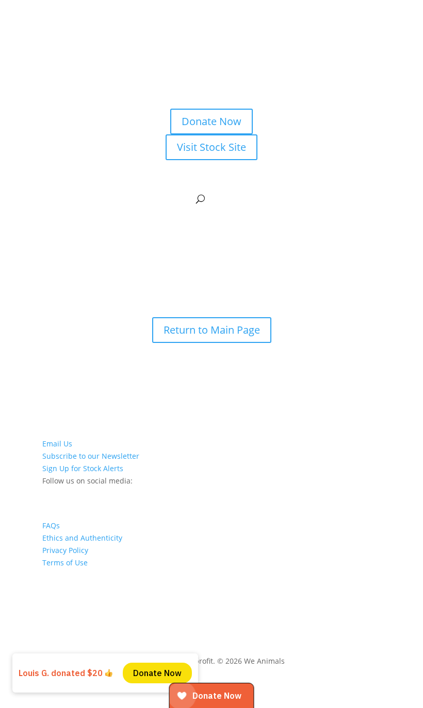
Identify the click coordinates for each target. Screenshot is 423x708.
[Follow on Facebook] (92, 495)
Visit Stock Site (211, 147)
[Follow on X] (112, 495)
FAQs (51, 525)
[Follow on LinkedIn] (50, 495)
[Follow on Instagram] (71, 495)
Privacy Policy (65, 550)
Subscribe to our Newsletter (90, 456)
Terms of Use (65, 562)
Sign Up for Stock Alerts (82, 468)
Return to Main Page (212, 330)
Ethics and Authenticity (82, 538)
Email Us (57, 443)
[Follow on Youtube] (133, 495)
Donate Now (211, 121)
